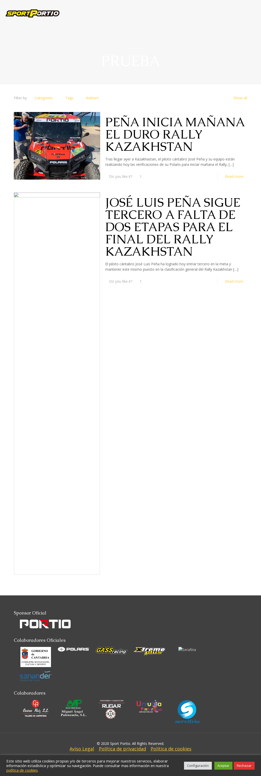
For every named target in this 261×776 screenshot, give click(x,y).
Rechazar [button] (244, 765)
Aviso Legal (82, 749)
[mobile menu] (253, 9)
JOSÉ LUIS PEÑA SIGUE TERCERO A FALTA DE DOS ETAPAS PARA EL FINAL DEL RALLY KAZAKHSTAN (172, 226)
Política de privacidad (122, 749)
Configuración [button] (198, 765)
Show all (240, 97)
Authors (92, 97)
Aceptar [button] (223, 765)
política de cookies (22, 770)
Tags (69, 97)
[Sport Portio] (32, 9)
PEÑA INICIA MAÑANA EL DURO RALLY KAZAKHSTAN (174, 134)
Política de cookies (171, 749)
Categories (44, 97)
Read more (234, 176)
